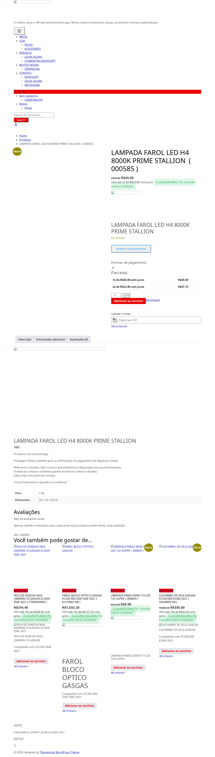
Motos (23, 104)
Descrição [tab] (24, 339)
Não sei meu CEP (119, 326)
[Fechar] (113, 268)
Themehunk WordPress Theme (59, 752)
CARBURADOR (33, 100)
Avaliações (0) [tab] (79, 339)
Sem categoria (28, 96)
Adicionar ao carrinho (128, 301)
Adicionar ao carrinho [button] (31, 661)
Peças (28, 108)
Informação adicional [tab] (50, 339)
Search (21, 120)
